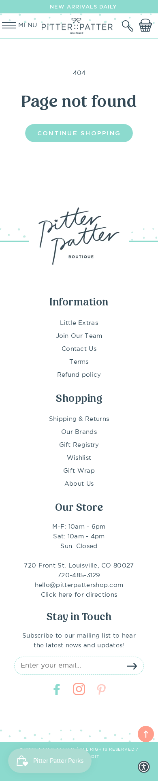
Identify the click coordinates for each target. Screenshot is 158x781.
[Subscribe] (132, 666)
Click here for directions (79, 594)
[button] (128, 25)
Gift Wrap (79, 471)
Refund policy (79, 375)
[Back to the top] (146, 734)
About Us (79, 484)
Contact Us (79, 349)
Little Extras (79, 323)
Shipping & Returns (79, 419)
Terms (79, 362)
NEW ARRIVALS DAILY (83, 6)
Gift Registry (79, 445)
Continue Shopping (79, 133)
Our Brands (79, 432)
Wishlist (79, 458)
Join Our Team (79, 336)
